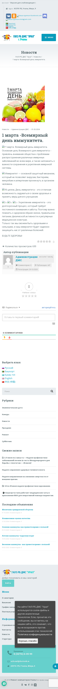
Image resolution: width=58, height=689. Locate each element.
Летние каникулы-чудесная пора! (18, 536)
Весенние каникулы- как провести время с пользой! (26, 544)
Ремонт (5, 435)
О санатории (8, 598)
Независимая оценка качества (16, 518)
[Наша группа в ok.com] (14, 16)
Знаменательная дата (12, 408)
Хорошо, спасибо (28, 640)
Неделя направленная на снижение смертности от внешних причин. (25, 477)
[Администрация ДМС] (8, 260)
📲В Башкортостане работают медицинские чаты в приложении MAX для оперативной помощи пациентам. (28, 494)
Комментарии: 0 (16, 513)
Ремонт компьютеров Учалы (23, 680)
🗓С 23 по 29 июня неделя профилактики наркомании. (26, 486)
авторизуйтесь (48, 307)
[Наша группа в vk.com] (8, 16)
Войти (8, 583)
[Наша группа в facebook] (29, 16)
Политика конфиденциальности (35, 634)
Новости (5, 129)
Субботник (7, 441)
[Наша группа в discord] (44, 16)
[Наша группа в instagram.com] (18, 20)
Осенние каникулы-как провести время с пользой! (25, 527)
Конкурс (5, 414)
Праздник (6, 428)
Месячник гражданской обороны (17, 509)
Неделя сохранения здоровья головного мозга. (23, 470)
